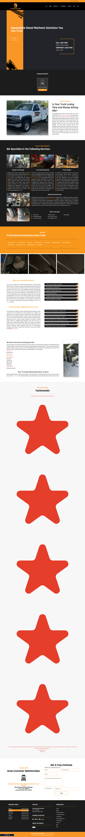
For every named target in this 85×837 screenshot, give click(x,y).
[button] (41, 274)
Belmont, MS (9, 354)
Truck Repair (59, 816)
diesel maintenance (51, 199)
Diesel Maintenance (60, 818)
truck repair (68, 176)
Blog (74, 6)
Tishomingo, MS (10, 357)
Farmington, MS (10, 366)
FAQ (77, 6)
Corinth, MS (9, 351)
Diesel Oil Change (59, 812)
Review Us (7, 835)
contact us (15, 375)
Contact (69, 6)
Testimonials (63, 6)
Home (46, 6)
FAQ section (15, 328)
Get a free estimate (74, 1)
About (50, 6)
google (33, 827)
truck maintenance (36, 177)
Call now (14, 38)
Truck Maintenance (60, 814)
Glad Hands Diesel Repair (65, 115)
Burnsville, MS (9, 355)
